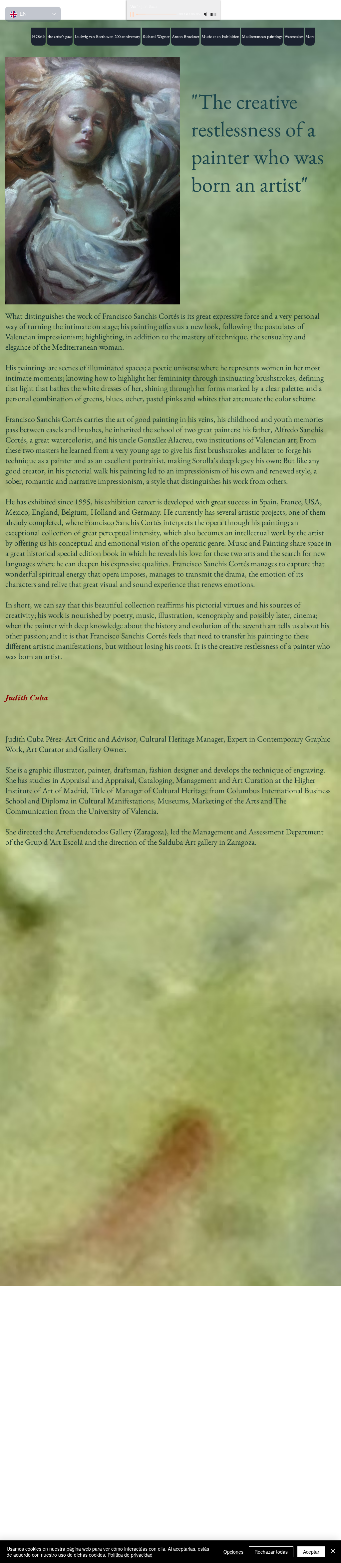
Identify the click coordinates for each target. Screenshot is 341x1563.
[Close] (333, 1552)
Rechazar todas (271, 1551)
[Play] (132, 14)
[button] (220, 37)
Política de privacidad (130, 1554)
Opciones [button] (233, 1551)
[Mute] (205, 14)
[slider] (213, 14)
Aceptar (311, 1551)
